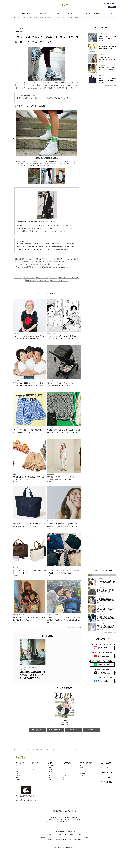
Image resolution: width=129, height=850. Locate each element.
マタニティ (77, 17)
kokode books (68, 839)
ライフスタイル (72, 13)
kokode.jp (50, 839)
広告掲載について (48, 821)
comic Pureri (67, 837)
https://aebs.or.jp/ (32, 801)
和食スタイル (82, 834)
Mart (66, 834)
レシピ (64, 765)
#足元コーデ (53, 280)
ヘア (33, 769)
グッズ (49, 773)
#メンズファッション (42, 277)
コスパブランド (49, 17)
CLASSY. (49, 834)
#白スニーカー (63, 280)
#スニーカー (18, 277)
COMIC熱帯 (59, 837)
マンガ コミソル (77, 837)
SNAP (70, 17)
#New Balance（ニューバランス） (68, 277)
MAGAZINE (53, 817)
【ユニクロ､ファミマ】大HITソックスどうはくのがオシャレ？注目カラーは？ (45, 246)
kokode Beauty (58, 839)
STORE (67, 817)
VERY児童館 (51, 765)
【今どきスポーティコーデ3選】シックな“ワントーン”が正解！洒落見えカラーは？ (45, 249)
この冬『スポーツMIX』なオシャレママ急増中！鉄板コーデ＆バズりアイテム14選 (47, 244)
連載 (81, 765)
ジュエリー (30, 17)
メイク (34, 765)
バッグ (23, 17)
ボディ (34, 771)
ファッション (26, 13)
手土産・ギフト (66, 775)
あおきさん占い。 (107, 763)
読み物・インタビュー (93, 13)
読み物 (81, 775)
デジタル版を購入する (55, 730)
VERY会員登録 (106, 782)
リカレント (82, 773)
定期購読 (90, 730)
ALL (15, 17)
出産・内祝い (51, 769)
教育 (49, 777)
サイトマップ (77, 819)
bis (76, 834)
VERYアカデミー (84, 769)
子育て (57, 13)
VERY (55, 834)
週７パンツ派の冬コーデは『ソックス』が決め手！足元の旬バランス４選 (43, 98)
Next (79, 138)
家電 (64, 779)
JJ (44, 834)
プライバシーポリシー (66, 819)
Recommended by (72, 627)
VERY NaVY (105, 777)
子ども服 (50, 771)
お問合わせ (67, 821)
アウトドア (65, 769)
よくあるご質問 (58, 821)
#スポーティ (53, 277)
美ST (71, 834)
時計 (37, 17)
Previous (13, 138)
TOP (14, 750)
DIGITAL (61, 817)
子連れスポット (52, 767)
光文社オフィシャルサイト (79, 821)
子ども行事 (50, 775)
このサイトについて (53, 819)
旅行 (64, 771)
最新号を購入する (37, 730)
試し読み (73, 730)
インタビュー (83, 767)
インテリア (65, 767)
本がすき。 (85, 837)
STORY (61, 834)
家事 (64, 773)
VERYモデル (83, 771)
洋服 (41, 17)
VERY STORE (106, 768)
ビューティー (42, 13)
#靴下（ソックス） (29, 277)
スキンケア (35, 767)
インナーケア (35, 773)
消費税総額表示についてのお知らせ (64, 811)
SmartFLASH (50, 837)
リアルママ (50, 779)
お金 (64, 777)
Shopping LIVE (106, 772)
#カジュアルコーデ (43, 280)
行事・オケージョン (61, 17)
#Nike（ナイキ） (31, 280)
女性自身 (43, 837)
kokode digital (77, 839)
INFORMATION (74, 817)
